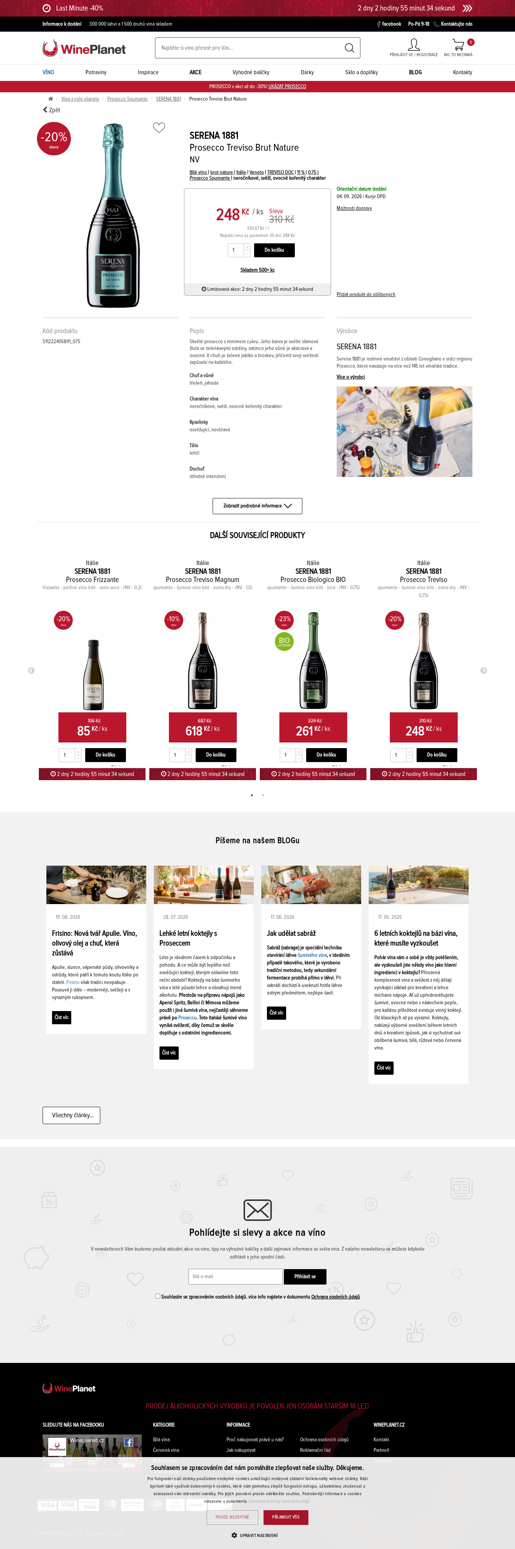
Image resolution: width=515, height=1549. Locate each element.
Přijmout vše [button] (286, 1517)
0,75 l (313, 172)
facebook (391, 24)
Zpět (54, 110)
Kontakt (381, 1439)
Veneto (257, 172)
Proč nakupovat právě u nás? (255, 1439)
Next (483, 671)
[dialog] (257, 1503)
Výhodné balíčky (251, 72)
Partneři (381, 1450)
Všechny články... (71, 1115)
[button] (257, 1535)
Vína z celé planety (80, 99)
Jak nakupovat (241, 1450)
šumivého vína (312, 955)
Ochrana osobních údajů (335, 1297)
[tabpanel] (92, 669)
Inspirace (148, 72)
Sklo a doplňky (361, 72)
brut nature (222, 172)
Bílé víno (199, 172)
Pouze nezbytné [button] (233, 1517)
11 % (301, 172)
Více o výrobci (351, 377)
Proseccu (187, 1017)
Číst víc (62, 1017)
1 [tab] (252, 795)
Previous (31, 671)
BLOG (415, 72)
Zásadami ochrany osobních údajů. (279, 1501)
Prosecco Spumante (127, 99)
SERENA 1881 (168, 99)
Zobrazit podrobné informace (253, 506)
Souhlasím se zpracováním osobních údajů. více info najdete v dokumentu (260, 1297)
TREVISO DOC (280, 172)
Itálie (241, 172)
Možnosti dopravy (354, 208)
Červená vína (166, 1450)
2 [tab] (263, 795)
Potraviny (96, 72)
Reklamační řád (315, 1450)
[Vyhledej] (350, 48)
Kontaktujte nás (456, 24)
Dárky (307, 72)
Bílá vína (161, 1439)
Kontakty (462, 72)
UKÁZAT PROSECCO (287, 86)
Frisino (73, 982)
